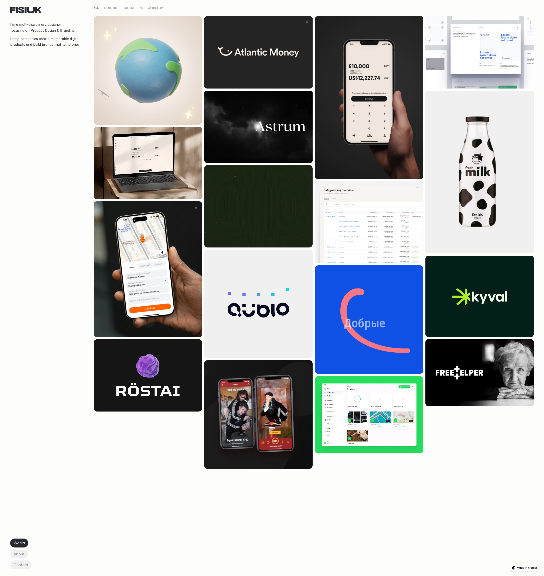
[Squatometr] (258, 414)
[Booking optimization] (148, 269)
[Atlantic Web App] (148, 163)
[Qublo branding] (258, 304)
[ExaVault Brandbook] (479, 52)
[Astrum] (258, 127)
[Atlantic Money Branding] (258, 52)
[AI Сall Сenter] (148, 375)
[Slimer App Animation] (369, 414)
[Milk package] (479, 172)
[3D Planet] (148, 70)
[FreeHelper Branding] (479, 372)
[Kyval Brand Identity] (479, 296)
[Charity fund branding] (369, 319)
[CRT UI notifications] (258, 206)
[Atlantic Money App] (369, 97)
